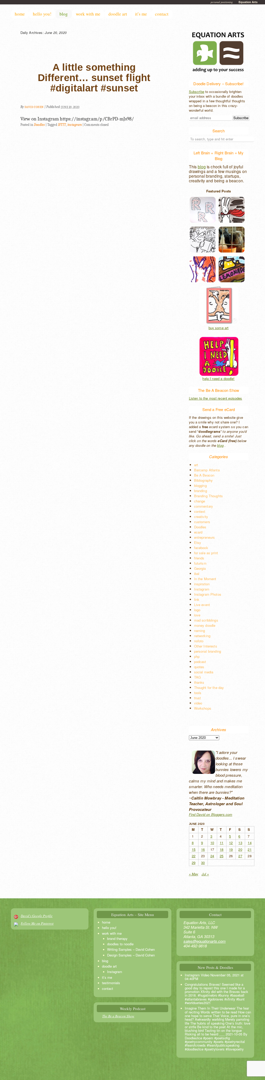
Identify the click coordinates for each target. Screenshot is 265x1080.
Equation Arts (248, 2)
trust (197, 697)
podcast (200, 661)
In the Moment (205, 578)
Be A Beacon (204, 475)
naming (199, 630)
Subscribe (196, 91)
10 (212, 842)
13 (240, 842)
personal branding (207, 651)
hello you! (42, 14)
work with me (88, 14)
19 (231, 849)
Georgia (200, 568)
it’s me (141, 14)
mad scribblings (206, 620)
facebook (201, 547)
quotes (199, 666)
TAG (197, 677)
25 (221, 855)
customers (202, 521)
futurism (200, 563)
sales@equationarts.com (204, 941)
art (196, 464)
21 (249, 849)
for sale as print (206, 552)
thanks (199, 682)
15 (193, 849)
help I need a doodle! (218, 378)
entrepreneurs (204, 537)
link (197, 599)
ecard (198, 532)
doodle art (117, 14)
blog (64, 14)
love (197, 615)
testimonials (111, 982)
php (197, 656)
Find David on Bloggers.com (210, 814)
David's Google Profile (37, 915)
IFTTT (62, 125)
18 (221, 849)
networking (202, 635)
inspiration (202, 583)
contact (161, 14)
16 (203, 849)
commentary (203, 506)
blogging (200, 485)
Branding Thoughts (208, 495)
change (199, 501)
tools (198, 692)
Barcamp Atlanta (207, 469)
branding (200, 490)
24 (212, 855)
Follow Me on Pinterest (37, 923)
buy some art (219, 328)
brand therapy (117, 938)
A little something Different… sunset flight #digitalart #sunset (94, 77)
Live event (202, 604)
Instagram (201, 589)
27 (240, 855)
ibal (197, 573)
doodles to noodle (120, 943)
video (198, 703)
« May (193, 874)
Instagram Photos (207, 594)
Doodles (39, 125)
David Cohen (34, 107)
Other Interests (205, 646)
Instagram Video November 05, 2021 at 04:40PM (214, 977)
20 (240, 849)
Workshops (202, 708)
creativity (201, 516)
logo (197, 609)
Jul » (205, 874)
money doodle (205, 625)
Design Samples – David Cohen (131, 955)
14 (249, 842)
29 (193, 862)
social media (204, 671)
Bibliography (203, 480)
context (199, 511)
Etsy (197, 542)
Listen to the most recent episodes (215, 398)
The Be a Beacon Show (118, 1016)
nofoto (199, 640)
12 (231, 842)
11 (221, 842)
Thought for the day (209, 687)
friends (199, 558)
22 (193, 855)
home (20, 14)
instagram (75, 125)
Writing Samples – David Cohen (131, 949)
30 (203, 862)
